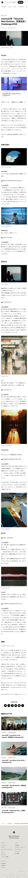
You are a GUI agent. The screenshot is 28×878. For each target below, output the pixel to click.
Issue (15, 6)
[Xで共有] (8, 705)
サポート (3, 867)
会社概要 (17, 853)
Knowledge (21, 6)
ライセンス (17, 851)
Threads (3, 865)
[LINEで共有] (5, 705)
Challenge (3, 6)
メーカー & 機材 (4, 857)
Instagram (3, 863)
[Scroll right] (27, 6)
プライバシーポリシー (20, 847)
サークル (3, 852)
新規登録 (21, 2)
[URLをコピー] (22, 705)
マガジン (3, 823)
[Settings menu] (25, 2)
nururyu (8, 588)
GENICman (8, 226)
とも (7, 376)
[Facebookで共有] (15, 705)
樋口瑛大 (8, 529)
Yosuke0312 (9, 445)
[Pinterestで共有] (19, 705)
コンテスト (3, 845)
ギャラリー (3, 854)
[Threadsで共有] (12, 705)
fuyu (11, 47)
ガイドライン (18, 849)
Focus (9, 6)
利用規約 (17, 845)
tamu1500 (8, 167)
